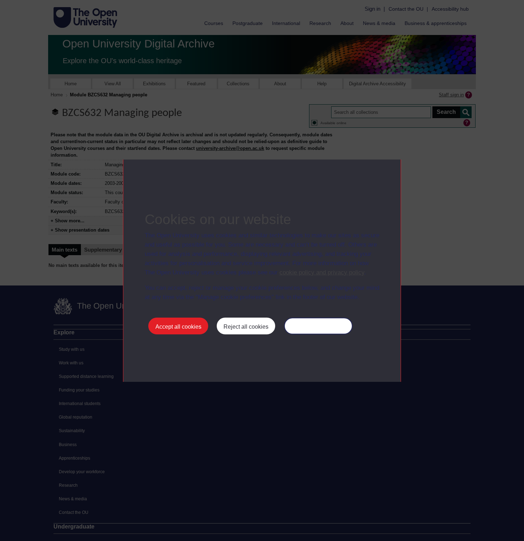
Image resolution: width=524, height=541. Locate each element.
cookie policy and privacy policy (321, 272)
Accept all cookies (178, 327)
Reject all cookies (246, 327)
